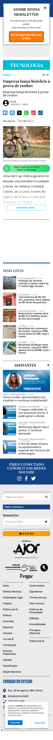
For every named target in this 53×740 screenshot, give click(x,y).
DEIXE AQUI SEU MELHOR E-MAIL (26, 37)
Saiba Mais (40, 722)
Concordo (15, 722)
